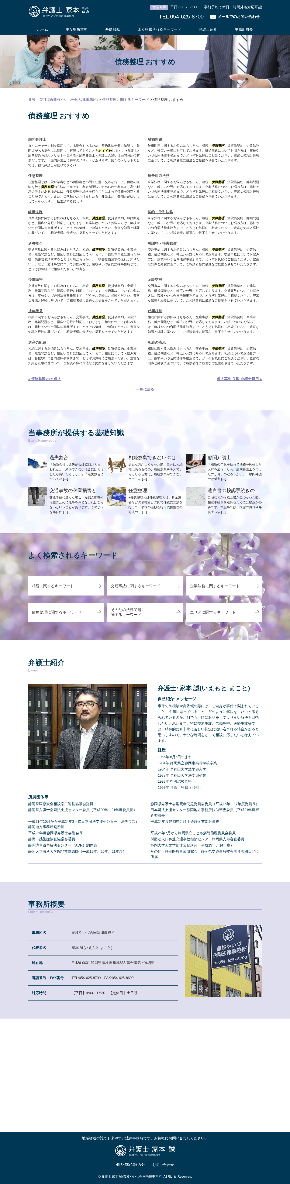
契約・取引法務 (160, 212)
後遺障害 (35, 280)
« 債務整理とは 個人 (44, 379)
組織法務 (35, 212)
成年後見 (35, 311)
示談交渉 (155, 280)
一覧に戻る (145, 389)
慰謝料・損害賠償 (162, 243)
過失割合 (35, 243)
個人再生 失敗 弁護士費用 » (239, 379)
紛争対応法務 (158, 176)
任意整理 (35, 176)
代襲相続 (155, 311)
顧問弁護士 (37, 139)
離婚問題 (155, 139)
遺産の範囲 (37, 342)
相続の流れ (157, 342)
